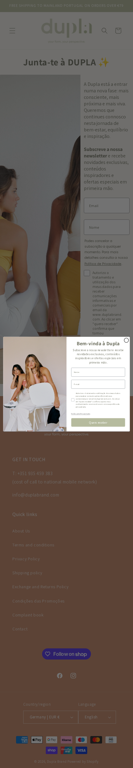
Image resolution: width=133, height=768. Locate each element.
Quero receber (98, 422)
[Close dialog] (126, 340)
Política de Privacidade (80, 414)
